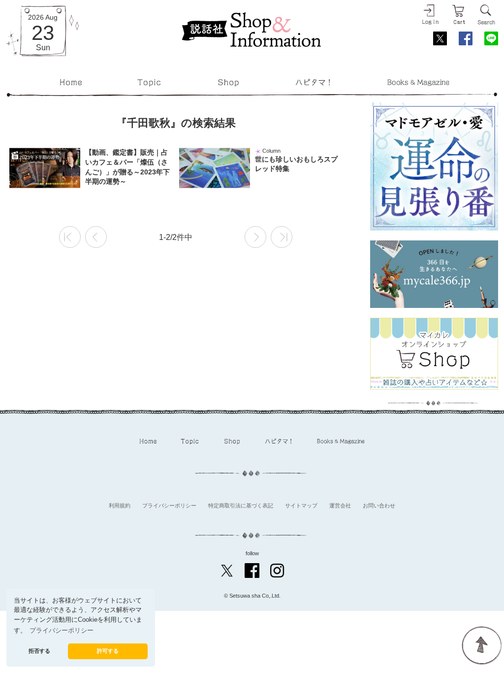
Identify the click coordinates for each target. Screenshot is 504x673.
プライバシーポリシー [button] (62, 630)
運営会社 (340, 505)
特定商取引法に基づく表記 (240, 505)
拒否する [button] (39, 651)
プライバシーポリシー (169, 505)
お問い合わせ (379, 505)
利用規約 (119, 505)
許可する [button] (108, 651)
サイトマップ (301, 505)
